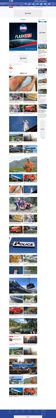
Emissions (23, 411)
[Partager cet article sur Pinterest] (23, 73)
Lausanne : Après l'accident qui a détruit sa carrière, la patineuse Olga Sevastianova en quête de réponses (42, 52)
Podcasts (28, 5)
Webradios (21, 5)
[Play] (0, 3)
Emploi (53, 5)
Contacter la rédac (18, 412)
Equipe (10, 411)
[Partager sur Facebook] (20, 73)
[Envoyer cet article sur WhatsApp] (24, 73)
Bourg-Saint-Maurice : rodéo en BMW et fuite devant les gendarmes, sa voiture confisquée (42, 111)
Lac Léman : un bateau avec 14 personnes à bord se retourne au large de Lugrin (42, 96)
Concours (34, 5)
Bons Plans (9, 5)
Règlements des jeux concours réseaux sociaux (43, 412)
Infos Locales (17, 411)
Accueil (3, 5)
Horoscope (47, 5)
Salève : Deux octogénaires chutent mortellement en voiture (42, 65)
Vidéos (41, 5)
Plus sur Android (36, 411)
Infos (15, 5)
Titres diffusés (10, 412)
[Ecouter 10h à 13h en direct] (42, 21)
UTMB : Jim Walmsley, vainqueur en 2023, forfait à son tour (42, 85)
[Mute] (10, 3)
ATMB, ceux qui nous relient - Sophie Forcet (42, 75)
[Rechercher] (46, 1)
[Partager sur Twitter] (21, 73)
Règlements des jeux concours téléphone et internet (43, 415)
